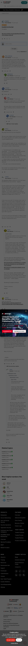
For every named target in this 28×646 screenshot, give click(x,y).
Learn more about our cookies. (15, 637)
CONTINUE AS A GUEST (19, 331)
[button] (14, 643)
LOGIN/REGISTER (7, 331)
